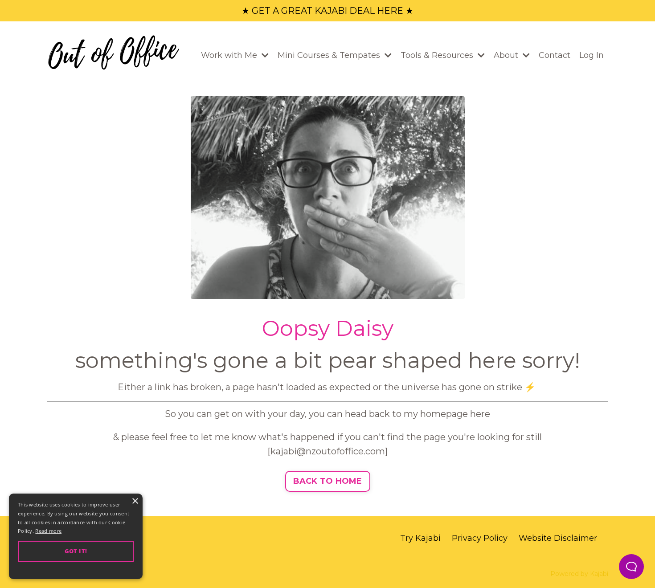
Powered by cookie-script (76, 570)
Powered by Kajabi (579, 574)
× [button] (134, 501)
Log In (591, 55)
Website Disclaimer (558, 538)
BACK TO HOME (327, 481)
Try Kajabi (420, 538)
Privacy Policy (480, 538)
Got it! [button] (76, 551)
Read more (48, 530)
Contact (554, 55)
